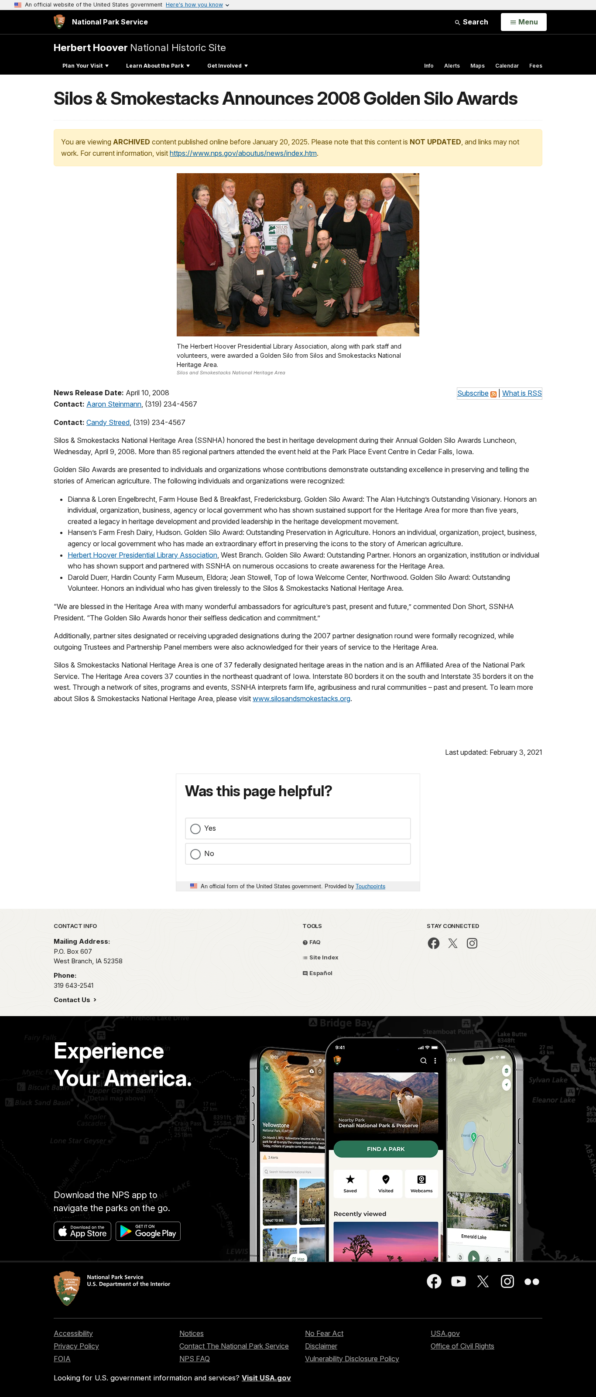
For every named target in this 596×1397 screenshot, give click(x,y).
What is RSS (522, 393)
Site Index (323, 957)
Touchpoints (370, 886)
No (209, 853)
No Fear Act (324, 1333)
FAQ (314, 941)
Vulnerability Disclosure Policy (352, 1358)
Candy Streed (108, 422)
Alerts (452, 65)
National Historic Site (140, 47)
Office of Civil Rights (462, 1346)
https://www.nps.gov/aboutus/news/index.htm (243, 153)
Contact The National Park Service (234, 1346)
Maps (477, 65)
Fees (535, 65)
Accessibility (73, 1333)
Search (474, 21)
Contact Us (73, 1000)
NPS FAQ (194, 1358)
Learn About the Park (155, 65)
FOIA (62, 1358)
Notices (191, 1333)
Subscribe (473, 393)
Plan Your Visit (82, 65)
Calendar (507, 65)
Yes (210, 828)
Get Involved (224, 65)
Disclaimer (321, 1346)
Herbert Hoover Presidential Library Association (142, 555)
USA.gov (445, 1333)
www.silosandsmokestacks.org (301, 698)
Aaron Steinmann (113, 404)
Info (429, 65)
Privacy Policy (76, 1346)
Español (320, 972)
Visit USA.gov (266, 1377)
